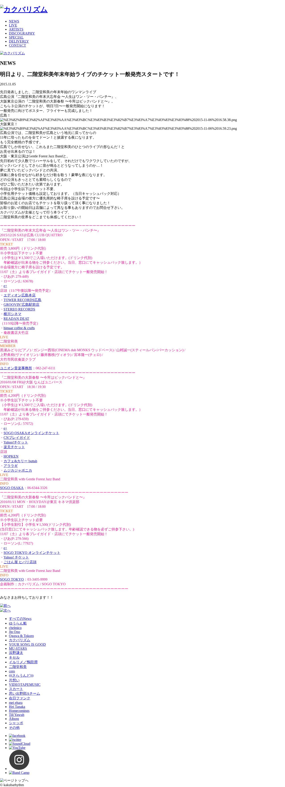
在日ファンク (19, 698)
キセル (14, 657)
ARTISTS (16, 29)
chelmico (15, 628)
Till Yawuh (16, 715)
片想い (14, 680)
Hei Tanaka (17, 707)
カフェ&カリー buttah (20, 461)
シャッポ (16, 723)
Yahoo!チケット (16, 442)
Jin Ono (14, 632)
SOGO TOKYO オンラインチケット (32, 553)
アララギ (11, 466)
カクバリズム (19, 640)
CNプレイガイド (17, 438)
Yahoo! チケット (16, 557)
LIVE (13, 25)
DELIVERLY (19, 41)
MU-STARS (18, 648)
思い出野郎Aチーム (24, 693)
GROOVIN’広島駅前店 (21, 304)
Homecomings (19, 711)
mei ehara (15, 703)
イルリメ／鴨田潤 (23, 662)
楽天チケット (14, 447)
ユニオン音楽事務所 (16, 368)
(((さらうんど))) (21, 675)
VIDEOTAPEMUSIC (25, 684)
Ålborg (14, 719)
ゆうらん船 (18, 623)
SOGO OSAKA (12, 488)
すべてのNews (20, 619)
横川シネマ (12, 314)
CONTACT (17, 45)
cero (12, 671)
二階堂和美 (18, 667)
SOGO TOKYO (12, 579)
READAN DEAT (16, 319)
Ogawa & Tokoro (21, 636)
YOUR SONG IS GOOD (27, 644)
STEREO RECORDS (19, 309)
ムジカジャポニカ (18, 470)
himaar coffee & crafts (19, 328)
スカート (16, 689)
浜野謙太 (16, 653)
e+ (5, 286)
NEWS (14, 21)
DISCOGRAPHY (22, 33)
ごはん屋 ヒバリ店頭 (20, 562)
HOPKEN (11, 456)
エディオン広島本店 (20, 295)
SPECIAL (16, 37)
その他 (14, 727)
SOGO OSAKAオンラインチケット (31, 433)
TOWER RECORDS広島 (22, 300)
